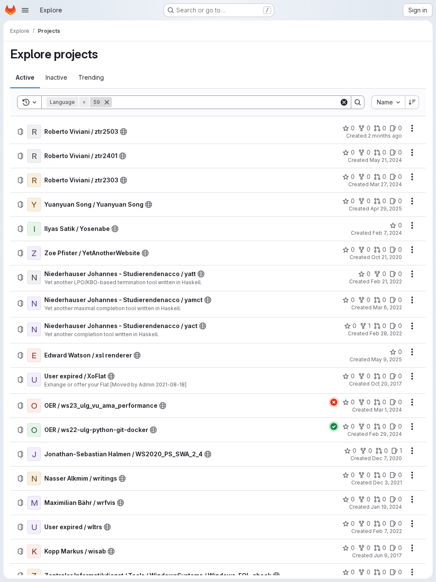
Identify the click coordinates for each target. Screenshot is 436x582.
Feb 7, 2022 (387, 531)
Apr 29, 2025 (386, 208)
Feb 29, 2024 (385, 434)
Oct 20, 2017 (386, 383)
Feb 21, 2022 (386, 281)
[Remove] (107, 102)
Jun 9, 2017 (388, 555)
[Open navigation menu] (25, 10)
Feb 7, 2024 (387, 233)
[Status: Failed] (334, 402)
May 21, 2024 (386, 160)
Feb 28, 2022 (386, 333)
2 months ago (385, 136)
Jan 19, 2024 (386, 507)
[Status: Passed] (334, 426)
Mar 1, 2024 (388, 409)
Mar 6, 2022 (387, 307)
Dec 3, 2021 (387, 482)
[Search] (357, 102)
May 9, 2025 (386, 359)
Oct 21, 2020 (386, 257)
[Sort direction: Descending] (412, 102)
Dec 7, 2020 (387, 458)
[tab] (25, 77)
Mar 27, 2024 (386, 184)
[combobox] (388, 102)
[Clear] (344, 102)
